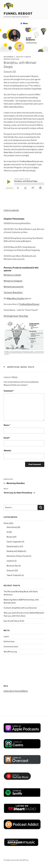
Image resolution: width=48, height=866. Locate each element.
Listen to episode (11, 210)
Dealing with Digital (15, 551)
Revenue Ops (12, 566)
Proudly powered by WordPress (16, 860)
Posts (31, 367)
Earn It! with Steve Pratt (14, 621)
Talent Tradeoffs (14, 575)
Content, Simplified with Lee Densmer (20, 608)
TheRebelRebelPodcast (29, 304)
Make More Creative (16, 298)
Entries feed (9, 641)
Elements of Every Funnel (18, 556)
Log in (6, 636)
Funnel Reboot (18, 13)
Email (7, 438)
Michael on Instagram (13, 281)
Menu (25, 23)
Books (24, 367)
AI (7, 532)
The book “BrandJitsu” (13, 292)
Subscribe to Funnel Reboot (16, 691)
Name (7, 425)
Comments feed (11, 647)
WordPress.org (10, 652)
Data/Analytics (13, 546)
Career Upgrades (14, 542)
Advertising (13, 367)
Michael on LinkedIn (12, 275)
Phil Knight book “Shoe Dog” (16, 316)
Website (7, 451)
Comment (9, 391)
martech (10, 561)
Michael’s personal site (14, 287)
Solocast (10, 570)
